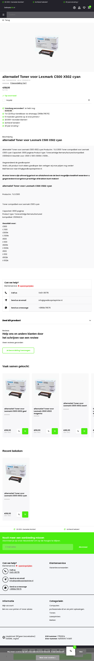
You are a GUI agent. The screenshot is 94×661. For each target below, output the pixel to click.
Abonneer (83, 547)
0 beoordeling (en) (18, 83)
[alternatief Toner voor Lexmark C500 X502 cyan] (15, 474)
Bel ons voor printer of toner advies (17, 609)
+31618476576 (45, 308)
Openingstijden (27, 286)
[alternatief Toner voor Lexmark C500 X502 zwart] (75, 386)
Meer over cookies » (48, 658)
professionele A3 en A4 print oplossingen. (66, 609)
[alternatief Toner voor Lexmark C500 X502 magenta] (45, 389)
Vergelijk (9, 100)
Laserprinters (54, 616)
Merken (52, 620)
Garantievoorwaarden (58, 568)
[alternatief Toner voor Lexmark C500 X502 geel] (15, 389)
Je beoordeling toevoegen (18, 350)
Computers (54, 606)
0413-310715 (44, 293)
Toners (52, 613)
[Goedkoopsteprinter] (9, 8)
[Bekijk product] (25, 431)
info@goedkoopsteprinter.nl (50, 300)
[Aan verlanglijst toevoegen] (89, 100)
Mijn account (8, 606)
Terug (7, 20)
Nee (80, 652)
